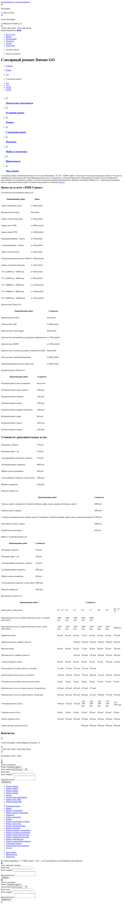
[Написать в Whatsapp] (62, 902)
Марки (8, 37)
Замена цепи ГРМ (13, 799)
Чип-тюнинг (11, 852)
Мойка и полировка (14, 810)
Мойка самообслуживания (17, 813)
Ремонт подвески (13, 828)
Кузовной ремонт (13, 806)
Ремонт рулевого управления (18, 830)
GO (7, 75)
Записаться (6, 782)
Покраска (10, 815)
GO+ (8, 85)
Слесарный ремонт (14, 843)
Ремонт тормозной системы (17, 837)
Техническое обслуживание (17, 846)
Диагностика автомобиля (16, 797)
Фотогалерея (11, 39)
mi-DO (8, 88)
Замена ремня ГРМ (14, 802)
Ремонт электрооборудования (18, 841)
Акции (9, 43)
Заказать (5, 878)
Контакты (10, 41)
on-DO (8, 90)
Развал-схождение (13, 817)
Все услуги (10, 34)
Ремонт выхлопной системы (18, 821)
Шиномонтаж (11, 854)
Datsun (8, 70)
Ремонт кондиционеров (16, 826)
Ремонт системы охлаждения (18, 832)
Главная (9, 66)
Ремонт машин (12, 786)
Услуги (62, 182)
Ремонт (9, 819)
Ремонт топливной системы (17, 835)
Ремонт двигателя (13, 824)
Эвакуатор (10, 45)
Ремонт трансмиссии (14, 839)
